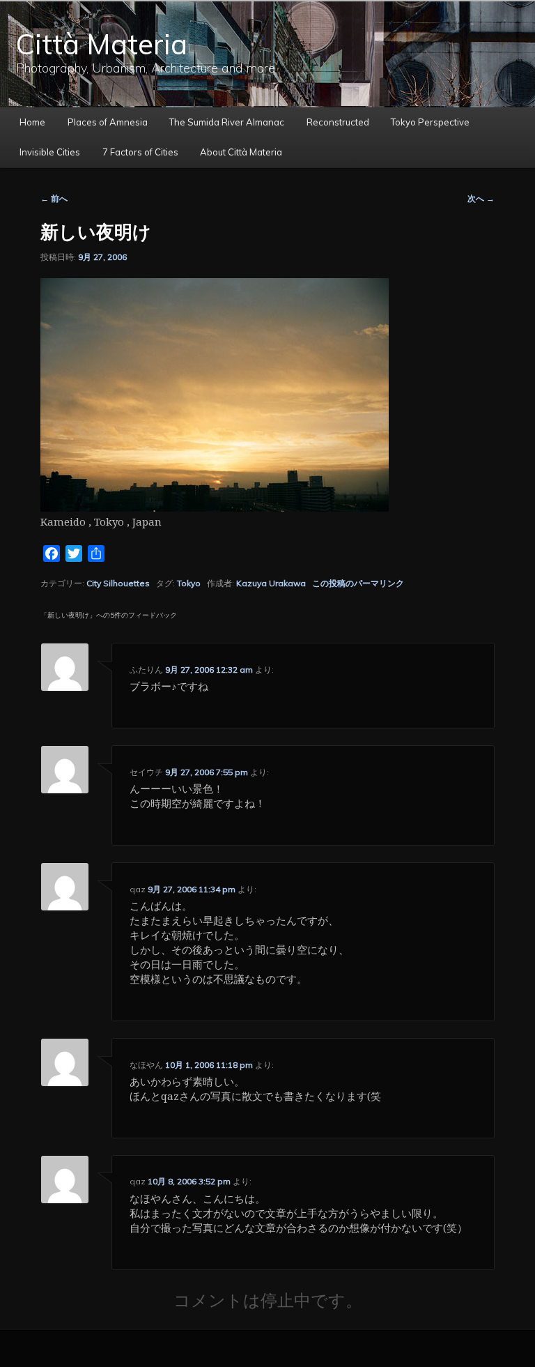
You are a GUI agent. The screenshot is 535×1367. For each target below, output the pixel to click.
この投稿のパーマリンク (358, 583)
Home (32, 122)
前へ (54, 198)
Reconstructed (338, 122)
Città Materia (101, 43)
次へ (481, 198)
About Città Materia (241, 152)
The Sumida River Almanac (226, 122)
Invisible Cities (50, 152)
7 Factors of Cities (140, 152)
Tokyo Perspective (430, 122)
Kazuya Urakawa (271, 583)
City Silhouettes (118, 583)
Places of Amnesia (108, 122)
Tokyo (189, 583)
